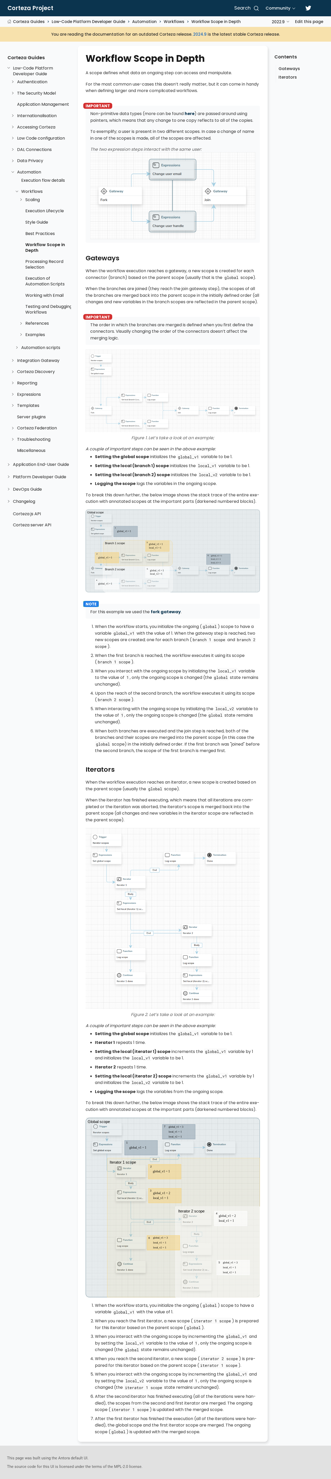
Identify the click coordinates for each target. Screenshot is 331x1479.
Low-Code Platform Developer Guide (88, 21)
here (189, 114)
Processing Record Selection (44, 264)
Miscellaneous (31, 450)
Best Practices (40, 234)
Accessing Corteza (36, 127)
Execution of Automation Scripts (45, 281)
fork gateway (166, 612)
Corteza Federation (37, 428)
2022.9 (278, 22)
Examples (35, 335)
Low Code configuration (41, 138)
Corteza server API (32, 525)
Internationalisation (37, 116)
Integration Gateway (38, 360)
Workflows (174, 21)
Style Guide (36, 222)
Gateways (289, 69)
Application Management (43, 104)
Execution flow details (43, 180)
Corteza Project (30, 8)
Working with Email (44, 295)
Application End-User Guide (41, 464)
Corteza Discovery (36, 372)
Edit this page (309, 21)
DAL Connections (34, 150)
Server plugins (31, 417)
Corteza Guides (29, 21)
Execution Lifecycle (44, 211)
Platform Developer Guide (39, 477)
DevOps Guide (27, 489)
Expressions (29, 394)
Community (278, 8)
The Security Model (36, 93)
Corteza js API (27, 514)
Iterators (288, 77)
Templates (28, 405)
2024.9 (200, 34)
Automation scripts (40, 348)
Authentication (32, 82)
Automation (144, 21)
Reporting (27, 383)
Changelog (24, 501)
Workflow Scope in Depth (216, 21)
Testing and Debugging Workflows (48, 309)
